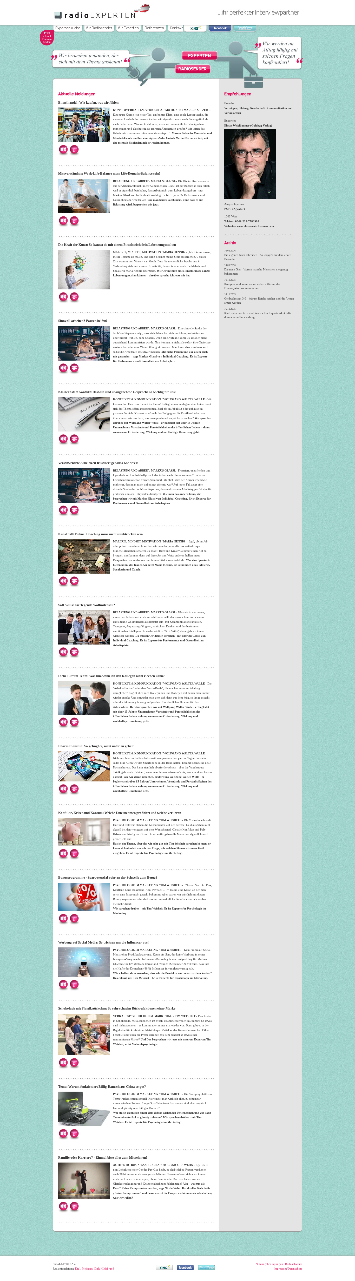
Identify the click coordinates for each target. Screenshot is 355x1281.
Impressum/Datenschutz (288, 1268)
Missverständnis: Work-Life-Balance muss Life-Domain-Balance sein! (109, 173)
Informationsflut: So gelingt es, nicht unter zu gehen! (96, 746)
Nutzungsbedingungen (269, 1263)
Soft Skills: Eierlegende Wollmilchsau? (86, 605)
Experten (200, 56)
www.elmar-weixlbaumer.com (255, 226)
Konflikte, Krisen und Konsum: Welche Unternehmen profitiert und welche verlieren (119, 813)
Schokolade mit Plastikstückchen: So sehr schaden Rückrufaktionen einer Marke (116, 1008)
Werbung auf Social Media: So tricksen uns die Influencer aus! (103, 942)
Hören (63, 149)
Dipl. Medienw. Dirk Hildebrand (94, 1268)
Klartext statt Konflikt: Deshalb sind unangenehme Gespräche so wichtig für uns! (117, 392)
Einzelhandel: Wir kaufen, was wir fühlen (88, 102)
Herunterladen (74, 149)
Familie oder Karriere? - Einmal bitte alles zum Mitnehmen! (102, 1157)
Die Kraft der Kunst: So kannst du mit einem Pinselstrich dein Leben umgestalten (117, 245)
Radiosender (193, 69)
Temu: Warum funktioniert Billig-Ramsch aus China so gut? (102, 1086)
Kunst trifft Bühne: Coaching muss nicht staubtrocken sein (100, 534)
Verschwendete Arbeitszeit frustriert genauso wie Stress (98, 463)
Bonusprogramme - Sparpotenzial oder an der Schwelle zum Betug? (107, 877)
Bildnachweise (293, 1263)
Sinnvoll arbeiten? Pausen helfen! (82, 321)
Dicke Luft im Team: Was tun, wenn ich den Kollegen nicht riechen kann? (111, 676)
